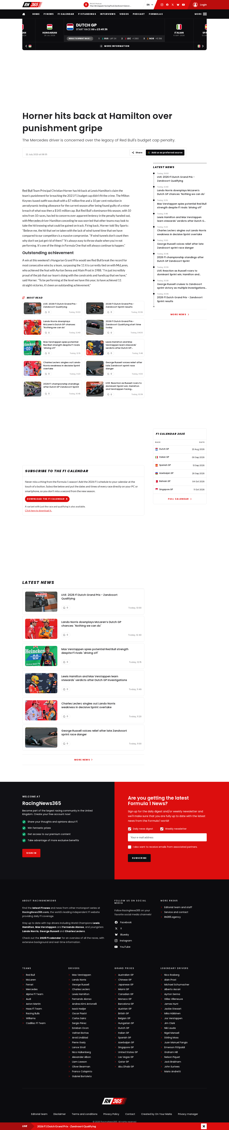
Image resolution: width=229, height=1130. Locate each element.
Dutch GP (123, 1028)
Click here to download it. (38, 510)
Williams (31, 1018)
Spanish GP (124, 1037)
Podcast (139, 14)
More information (116, 46)
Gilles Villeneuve (173, 999)
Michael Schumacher (176, 984)
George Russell (49, 931)
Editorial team (39, 1114)
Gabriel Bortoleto (82, 1076)
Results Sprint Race (79, 38)
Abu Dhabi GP (126, 1066)
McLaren (121, 265)
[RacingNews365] (32, 4)
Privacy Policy (111, 1114)
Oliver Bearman (81, 1066)
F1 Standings (87, 14)
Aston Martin (33, 1004)
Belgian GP (124, 1018)
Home (36, 14)
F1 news (49, 14)
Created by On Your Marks (156, 1114)
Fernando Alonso (73, 927)
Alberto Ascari (172, 989)
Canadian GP (125, 994)
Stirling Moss (171, 1037)
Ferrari (29, 984)
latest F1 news (41, 908)
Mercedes (34, 220)
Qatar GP (123, 1061)
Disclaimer (59, 1114)
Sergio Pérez (79, 1023)
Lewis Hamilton (80, 994)
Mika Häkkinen (172, 1013)
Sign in (31, 853)
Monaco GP (125, 999)
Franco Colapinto (82, 1071)
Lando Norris (30, 931)
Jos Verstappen (173, 1018)
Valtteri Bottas (80, 1033)
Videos (124, 14)
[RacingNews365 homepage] (24, 14)
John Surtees (172, 1066)
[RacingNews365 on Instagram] (162, 4)
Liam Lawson (79, 1061)
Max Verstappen (45, 927)
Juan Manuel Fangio (176, 1042)
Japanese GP (125, 984)
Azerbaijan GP (126, 1042)
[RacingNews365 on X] (172, 4)
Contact (130, 1114)
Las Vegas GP (126, 1057)
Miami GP (123, 989)
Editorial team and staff (178, 907)
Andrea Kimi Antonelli (84, 1004)
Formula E (156, 14)
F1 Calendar (66, 14)
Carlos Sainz (79, 1018)
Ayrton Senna (172, 994)
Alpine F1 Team (34, 994)
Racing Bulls (33, 1013)
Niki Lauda (170, 1028)
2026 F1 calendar (50, 938)
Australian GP (126, 975)
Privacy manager (188, 1114)
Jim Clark (169, 1023)
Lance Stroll (78, 1047)
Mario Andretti (172, 1071)
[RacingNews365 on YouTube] (183, 4)
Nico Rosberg (171, 975)
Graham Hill (171, 1052)
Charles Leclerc (75, 931)
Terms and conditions (84, 1114)
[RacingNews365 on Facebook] (167, 4)
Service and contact (176, 912)
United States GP (128, 1052)
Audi (28, 999)
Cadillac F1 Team (36, 1023)
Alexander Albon (81, 1057)
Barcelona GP (126, 1004)
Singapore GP (126, 1047)
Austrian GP (125, 1008)
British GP (123, 1013)
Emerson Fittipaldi (174, 1047)
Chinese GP (125, 979)
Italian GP (123, 1033)
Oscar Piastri (79, 1013)
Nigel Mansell (171, 1033)
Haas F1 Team (34, 1008)
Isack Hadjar (79, 1008)
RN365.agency (172, 917)
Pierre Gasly (79, 1042)
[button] (50, 30)
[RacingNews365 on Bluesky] (178, 4)
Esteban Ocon (80, 1028)
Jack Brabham (172, 1061)
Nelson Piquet (172, 1057)
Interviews (108, 14)
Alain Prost (170, 979)
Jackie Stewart (172, 1008)
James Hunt (171, 1004)
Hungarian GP (126, 1023)
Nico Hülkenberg (81, 1052)
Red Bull (27, 190)
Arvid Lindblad (80, 1037)
